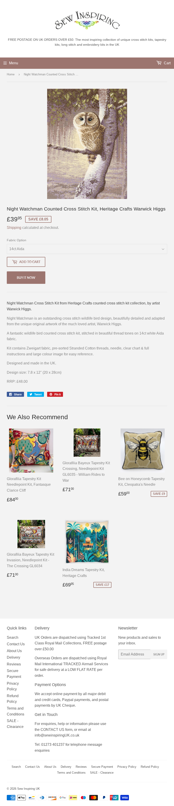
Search (12, 637)
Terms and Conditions (71, 772)
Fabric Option (16, 240)
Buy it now (26, 278)
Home (10, 74)
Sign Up (158, 654)
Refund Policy (150, 766)
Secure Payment (102, 766)
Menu (13, 63)
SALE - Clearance (102, 772)
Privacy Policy (126, 766)
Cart (167, 63)
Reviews (14, 664)
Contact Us (16, 644)
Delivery (13, 657)
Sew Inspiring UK (28, 788)
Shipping (14, 228)
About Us (14, 651)
